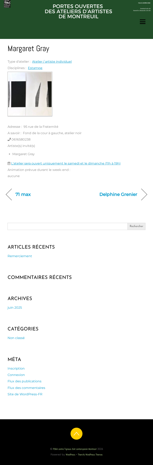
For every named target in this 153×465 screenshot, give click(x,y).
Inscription (16, 368)
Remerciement (20, 256)
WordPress (70, 454)
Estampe (35, 68)
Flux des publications (24, 381)
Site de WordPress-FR (25, 394)
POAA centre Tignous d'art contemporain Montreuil (75, 449)
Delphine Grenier (118, 194)
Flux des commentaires (26, 388)
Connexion (16, 375)
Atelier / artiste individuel (52, 61)
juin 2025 (15, 307)
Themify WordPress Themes (90, 454)
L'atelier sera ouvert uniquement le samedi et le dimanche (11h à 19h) (66, 163)
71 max (23, 194)
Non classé (16, 338)
